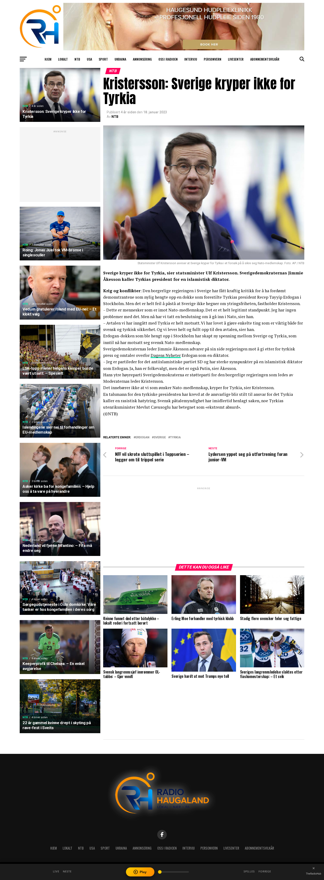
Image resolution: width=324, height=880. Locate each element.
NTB (77, 59)
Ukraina (120, 59)
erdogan (142, 437)
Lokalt (63, 59)
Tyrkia (175, 437)
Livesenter (236, 59)
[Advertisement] (60, 167)
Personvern (212, 59)
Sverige (160, 437)
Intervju (190, 59)
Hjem (48, 59)
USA (89, 59)
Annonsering (142, 59)
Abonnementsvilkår (264, 59)
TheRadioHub (313, 873)
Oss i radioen (168, 59)
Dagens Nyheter (166, 355)
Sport (103, 59)
